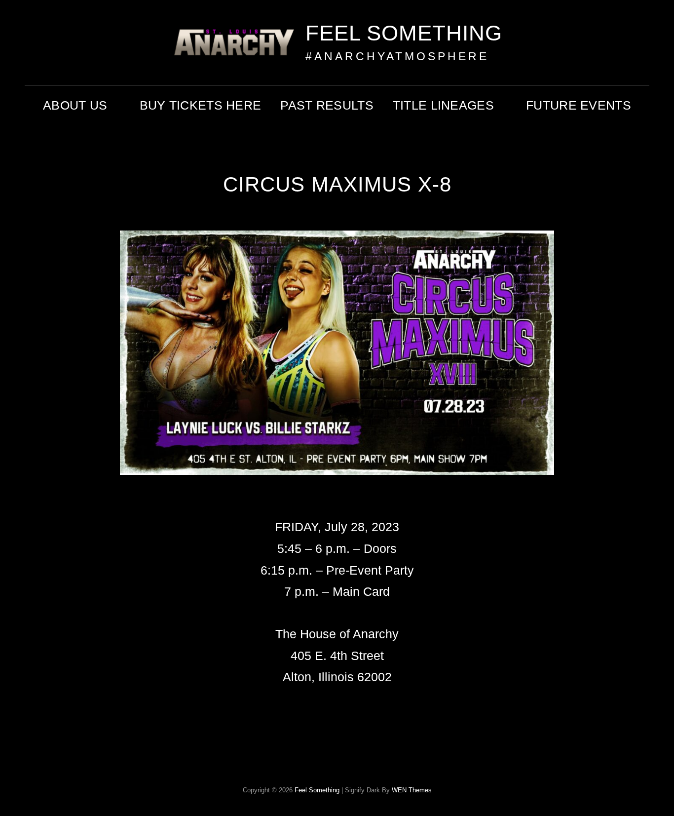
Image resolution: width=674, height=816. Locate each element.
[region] (337, 373)
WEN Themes (412, 790)
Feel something (403, 33)
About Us (75, 105)
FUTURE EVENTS (578, 105)
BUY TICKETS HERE (201, 105)
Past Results (326, 105)
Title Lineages (443, 105)
